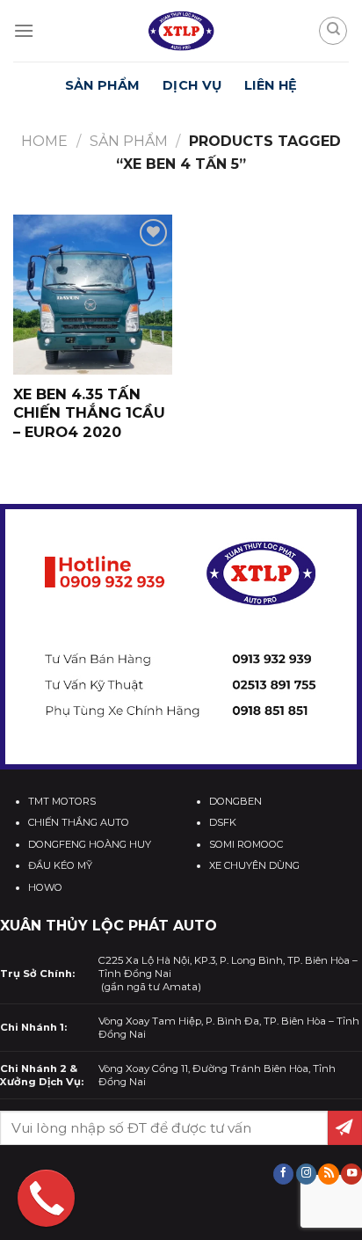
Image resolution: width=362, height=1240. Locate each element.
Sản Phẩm (102, 85)
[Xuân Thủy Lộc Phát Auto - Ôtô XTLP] (181, 30)
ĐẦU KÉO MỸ (60, 865)
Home (44, 141)
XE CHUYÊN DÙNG (254, 865)
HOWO (45, 887)
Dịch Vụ (192, 85)
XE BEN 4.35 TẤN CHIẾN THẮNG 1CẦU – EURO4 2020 (89, 412)
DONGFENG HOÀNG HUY (89, 844)
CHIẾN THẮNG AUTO (78, 822)
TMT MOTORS (62, 801)
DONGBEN (235, 801)
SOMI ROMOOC (246, 844)
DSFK (222, 822)
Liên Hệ (270, 85)
